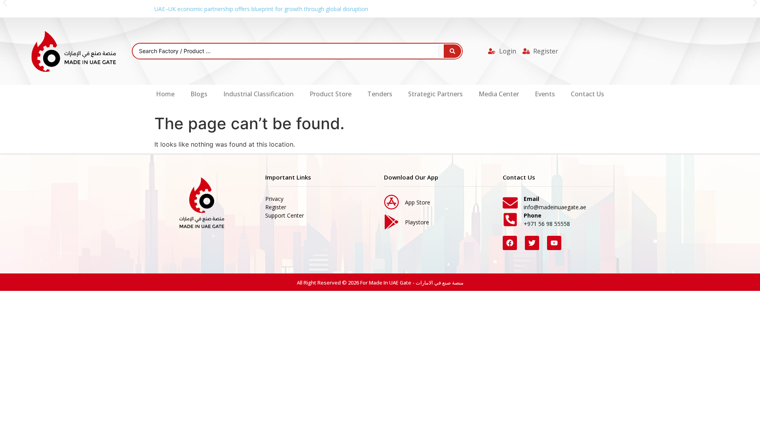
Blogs (198, 94)
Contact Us (587, 94)
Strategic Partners (435, 94)
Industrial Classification (258, 94)
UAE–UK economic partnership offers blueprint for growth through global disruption (261, 9)
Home (165, 94)
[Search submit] (452, 51)
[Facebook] (510, 243)
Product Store (331, 94)
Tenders (379, 94)
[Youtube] (554, 243)
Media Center (499, 94)
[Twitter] (532, 243)
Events (545, 94)
